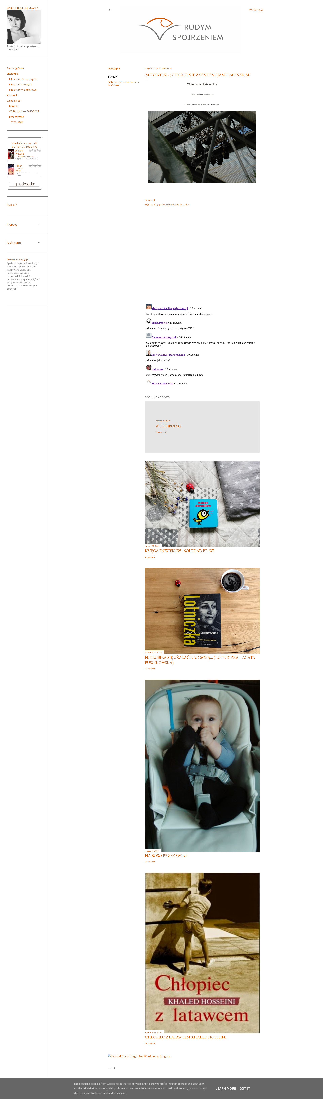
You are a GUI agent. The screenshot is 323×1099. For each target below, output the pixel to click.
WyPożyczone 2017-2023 (24, 111)
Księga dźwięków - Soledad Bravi (179, 550)
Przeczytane (16, 116)
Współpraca (13, 100)
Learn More (226, 1089)
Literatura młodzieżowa (23, 89)
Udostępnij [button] (114, 68)
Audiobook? (168, 426)
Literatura (12, 73)
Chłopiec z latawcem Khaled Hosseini (185, 1037)
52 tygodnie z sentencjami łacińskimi (171, 204)
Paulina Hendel (19, 169)
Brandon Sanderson (25, 156)
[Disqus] (202, 257)
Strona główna (15, 68)
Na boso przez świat (166, 855)
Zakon (18, 165)
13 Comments (165, 68)
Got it (244, 1089)
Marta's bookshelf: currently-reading (25, 145)
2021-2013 (17, 122)
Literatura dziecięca (20, 84)
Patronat (12, 95)
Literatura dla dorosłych (22, 79)
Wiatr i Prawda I (20, 152)
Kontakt (14, 106)
